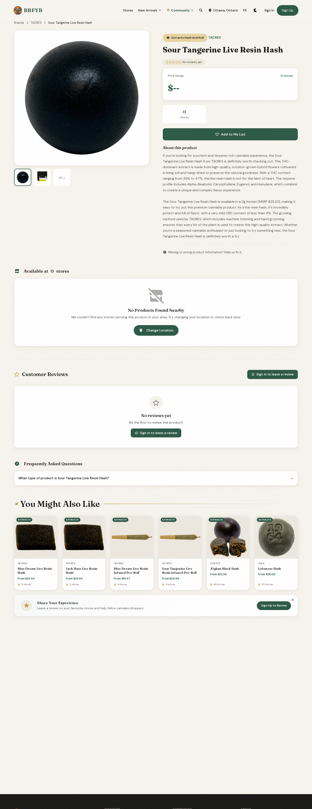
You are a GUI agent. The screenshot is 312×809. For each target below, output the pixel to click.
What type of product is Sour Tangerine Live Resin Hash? (63, 478)
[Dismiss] (293, 600)
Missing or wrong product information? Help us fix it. (205, 252)
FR (245, 10)
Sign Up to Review (274, 605)
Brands (19, 23)
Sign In (269, 10)
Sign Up (287, 10)
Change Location (159, 330)
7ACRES (36, 23)
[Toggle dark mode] (255, 10)
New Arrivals (147, 10)
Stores (128, 10)
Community (180, 10)
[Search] (201, 10)
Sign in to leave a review (275, 374)
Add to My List (233, 134)
